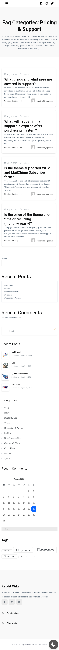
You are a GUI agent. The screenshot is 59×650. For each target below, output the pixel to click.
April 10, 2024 (26, 355)
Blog (6, 407)
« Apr (6, 529)
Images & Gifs (10, 418)
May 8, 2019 (12, 74)
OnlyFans (23, 550)
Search (4, 258)
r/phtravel (8, 285)
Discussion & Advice (13, 428)
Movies (7, 453)
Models (6, 550)
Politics (7, 433)
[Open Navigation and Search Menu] (6, 3)
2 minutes (15, 355)
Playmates (45, 550)
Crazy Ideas (9, 448)
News (6, 413)
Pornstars (9, 556)
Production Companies (28, 557)
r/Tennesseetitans (11, 292)
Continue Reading (11, 101)
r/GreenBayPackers (12, 298)
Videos (7, 423)
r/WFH (7, 289)
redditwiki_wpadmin (45, 101)
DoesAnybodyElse (12, 438)
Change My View (12, 443)
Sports (7, 458)
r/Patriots (8, 295)
